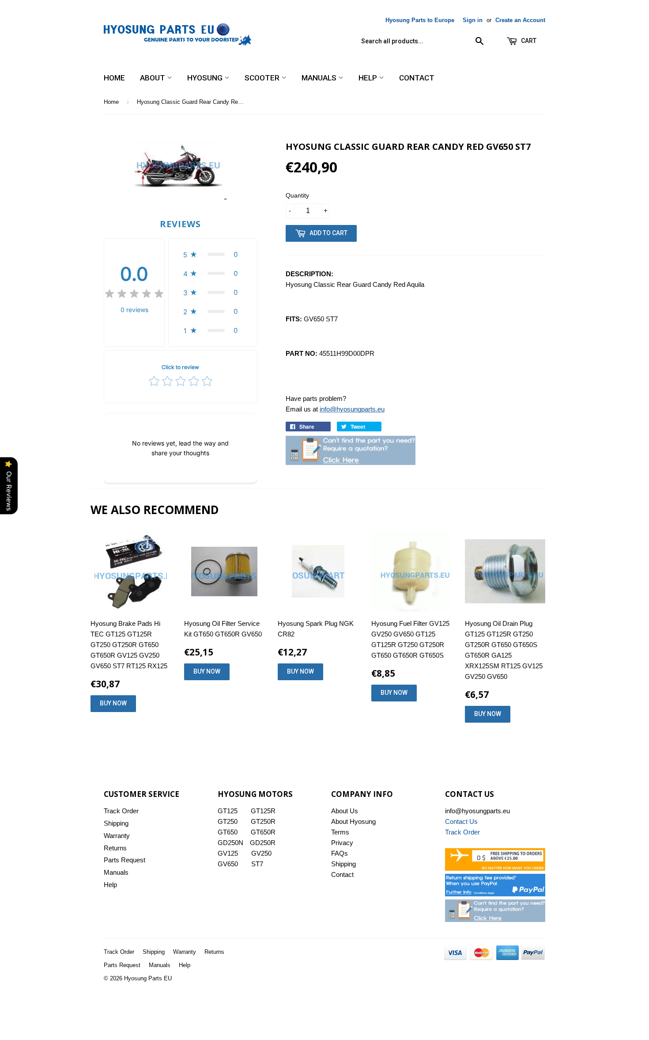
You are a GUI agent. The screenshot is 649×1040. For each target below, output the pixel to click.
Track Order (121, 811)
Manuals (320, 77)
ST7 (257, 864)
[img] (134, 295)
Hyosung (205, 77)
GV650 (228, 864)
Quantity (297, 195)
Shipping (116, 823)
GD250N (230, 842)
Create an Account (520, 20)
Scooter (263, 77)
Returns (115, 848)
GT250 (228, 821)
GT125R (263, 811)
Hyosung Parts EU (148, 978)
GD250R (262, 842)
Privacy (342, 842)
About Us (344, 811)
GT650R (263, 832)
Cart (528, 40)
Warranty (117, 835)
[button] (213, 254)
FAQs (339, 853)
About (153, 77)
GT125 (228, 811)
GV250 (261, 853)
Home (114, 77)
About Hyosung (353, 821)
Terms (340, 832)
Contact (416, 77)
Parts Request (124, 860)
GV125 (228, 853)
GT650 (228, 832)
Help (368, 77)
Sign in (473, 20)
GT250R (263, 821)
